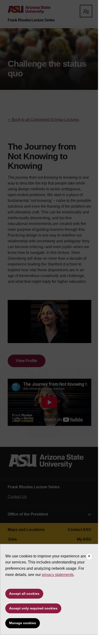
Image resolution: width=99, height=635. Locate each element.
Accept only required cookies (33, 608)
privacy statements (58, 575)
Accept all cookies (24, 593)
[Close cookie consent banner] (89, 556)
